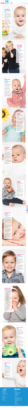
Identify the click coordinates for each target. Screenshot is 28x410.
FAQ (15, 401)
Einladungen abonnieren (17, 404)
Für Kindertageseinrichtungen (18, 392)
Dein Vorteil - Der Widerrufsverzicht (14, 406)
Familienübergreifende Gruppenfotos (18, 400)
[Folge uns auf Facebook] (27, 210)
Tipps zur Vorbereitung (4, 398)
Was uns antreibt (4, 392)
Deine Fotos (3, 399)
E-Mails (15, 403)
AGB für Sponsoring (20, 406)
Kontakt (3, 406)
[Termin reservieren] (27, 206)
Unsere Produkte (4, 400)
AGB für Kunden (8, 406)
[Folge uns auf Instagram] (27, 212)
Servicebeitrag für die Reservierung (18, 399)
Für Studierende (16, 395)
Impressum (6, 406)
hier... (22, 61)
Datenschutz (24, 406)
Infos (14, 396)
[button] (22, 3)
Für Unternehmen (16, 393)
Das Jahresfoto (3, 393)
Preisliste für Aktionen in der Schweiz (18, 398)
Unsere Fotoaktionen (4, 396)
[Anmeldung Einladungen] (27, 208)
